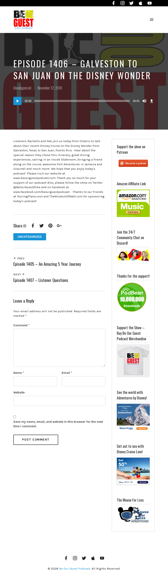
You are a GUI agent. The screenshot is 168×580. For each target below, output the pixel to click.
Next (17, 274)
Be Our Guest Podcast (74, 568)
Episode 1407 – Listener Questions (40, 280)
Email (67, 373)
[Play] (17, 101)
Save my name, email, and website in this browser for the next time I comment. (58, 424)
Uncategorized (22, 87)
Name (18, 373)
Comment (21, 325)
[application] (84, 101)
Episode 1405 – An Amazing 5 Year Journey (47, 264)
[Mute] (144, 101)
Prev (20, 258)
